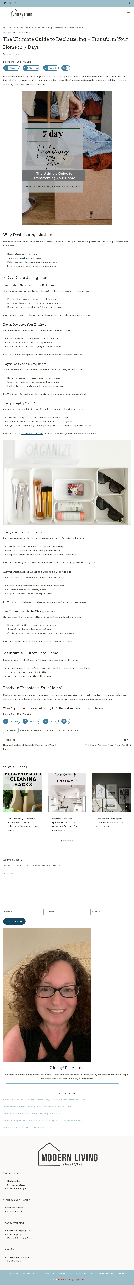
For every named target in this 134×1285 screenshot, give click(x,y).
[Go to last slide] (7, 806)
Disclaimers (106, 1273)
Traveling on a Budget (18, 1257)
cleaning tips (10, 730)
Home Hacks (29, 33)
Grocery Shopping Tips (19, 1230)
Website (95, 911)
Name (8, 911)
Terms (62, 1273)
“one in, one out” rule (32, 433)
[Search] (126, 1086)
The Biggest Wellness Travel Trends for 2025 (108, 742)
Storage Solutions (16, 1185)
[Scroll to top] (128, 1275)
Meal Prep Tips (15, 1234)
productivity (23, 258)
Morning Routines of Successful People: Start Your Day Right (31, 744)
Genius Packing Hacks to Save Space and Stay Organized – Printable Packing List (45, 1120)
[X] (10, 3)
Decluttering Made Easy (30, 730)
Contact (49, 1273)
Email (51, 911)
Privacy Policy (31, 1273)
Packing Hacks (14, 1261)
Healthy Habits (15, 1207)
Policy (122, 1273)
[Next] (127, 806)
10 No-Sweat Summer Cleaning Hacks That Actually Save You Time (37, 1106)
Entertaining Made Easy (19, 1238)
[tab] (61, 841)
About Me (13, 1273)
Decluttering (13, 1181)
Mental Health (14, 1211)
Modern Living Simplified (71, 1279)
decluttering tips (52, 730)
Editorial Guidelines (82, 1273)
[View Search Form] (129, 3)
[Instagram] (15, 3)
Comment (10, 873)
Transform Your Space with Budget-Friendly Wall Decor (109, 822)
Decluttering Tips (12, 33)
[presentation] (22, 792)
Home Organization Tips (74, 730)
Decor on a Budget (17, 1188)
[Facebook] (5, 3)
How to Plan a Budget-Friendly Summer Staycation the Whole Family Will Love (44, 1099)
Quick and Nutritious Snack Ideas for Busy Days (27, 1127)
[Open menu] (128, 13)
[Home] (4, 28)
